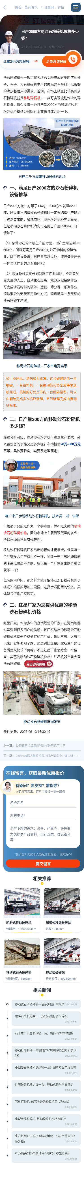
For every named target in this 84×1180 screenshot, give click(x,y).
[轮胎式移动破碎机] (22, 901)
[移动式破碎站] (62, 951)
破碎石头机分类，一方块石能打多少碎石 (41, 1016)
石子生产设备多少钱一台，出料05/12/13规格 (44, 1033)
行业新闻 (47, 7)
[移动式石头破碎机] (22, 951)
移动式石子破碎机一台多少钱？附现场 (40, 1004)
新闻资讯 (31, 7)
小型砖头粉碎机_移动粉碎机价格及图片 (40, 1118)
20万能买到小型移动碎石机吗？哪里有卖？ (43, 1153)
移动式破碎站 (55, 972)
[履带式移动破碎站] (62, 901)
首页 (18, 7)
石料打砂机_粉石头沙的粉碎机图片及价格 (42, 1101)
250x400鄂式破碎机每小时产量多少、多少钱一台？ (49, 755)
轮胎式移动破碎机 (18, 923)
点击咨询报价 (56, 61)
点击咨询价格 (35, 664)
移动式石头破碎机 (18, 972)
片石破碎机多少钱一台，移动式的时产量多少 (44, 1084)
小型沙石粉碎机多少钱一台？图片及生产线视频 (45, 1067)
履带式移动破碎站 (58, 923)
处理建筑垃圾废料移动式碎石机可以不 (40, 745)
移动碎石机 (32, 97)
